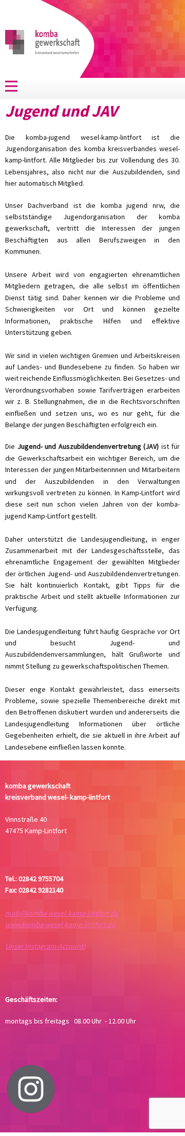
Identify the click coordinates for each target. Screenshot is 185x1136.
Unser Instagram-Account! (45, 946)
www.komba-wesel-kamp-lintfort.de (60, 924)
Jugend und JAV (61, 111)
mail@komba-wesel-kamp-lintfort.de (61, 913)
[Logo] (42, 43)
